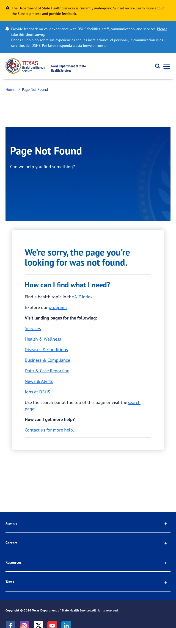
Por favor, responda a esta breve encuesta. (74, 45)
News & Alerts (39, 381)
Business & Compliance (47, 360)
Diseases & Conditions (46, 349)
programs (58, 307)
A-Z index (83, 297)
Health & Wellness (43, 339)
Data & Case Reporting (47, 370)
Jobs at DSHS (37, 392)
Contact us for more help (49, 430)
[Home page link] (46, 66)
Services (33, 328)
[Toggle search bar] (156, 66)
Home (10, 89)
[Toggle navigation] (165, 66)
